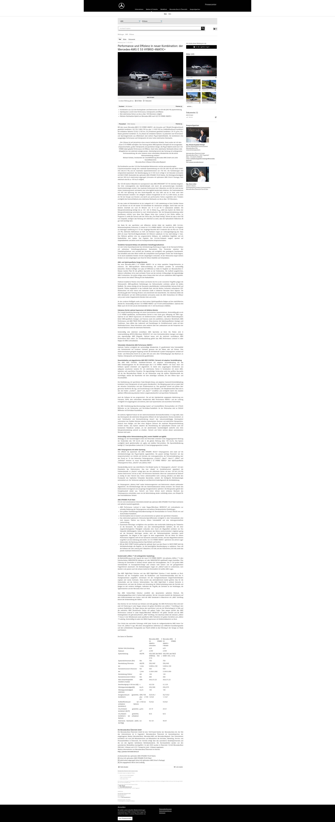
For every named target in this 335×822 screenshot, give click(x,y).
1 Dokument (147, 101)
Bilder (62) (190, 54)
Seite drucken (124, 767)
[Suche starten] (203, 28)
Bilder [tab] (124, 39)
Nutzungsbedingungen (165, 809)
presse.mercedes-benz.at (196, 162)
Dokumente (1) (192, 113)
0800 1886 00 (122, 785)
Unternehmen (139, 9)
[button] (215, 29)
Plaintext (178, 106)
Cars (165, 14)
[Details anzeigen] (215, 77)
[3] (134, 687)
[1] (154, 656)
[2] (137, 684)
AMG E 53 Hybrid (150, 97)
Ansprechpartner (195, 9)
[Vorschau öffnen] (150, 74)
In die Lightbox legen (202, 47)
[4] (123, 723)
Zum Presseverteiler (125, 818)
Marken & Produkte (152, 9)
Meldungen (121, 34)
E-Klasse (131, 34)
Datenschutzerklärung (165, 811)
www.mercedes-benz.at (125, 797)
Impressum (162, 813)
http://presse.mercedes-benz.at (128, 751)
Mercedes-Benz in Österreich (178, 9)
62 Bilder (139, 101)
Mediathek (163, 9)
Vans (169, 14)
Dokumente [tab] (132, 39)
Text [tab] (120, 39)
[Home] (120, 6)
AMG (126, 34)
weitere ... (190, 106)
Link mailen (179, 767)
